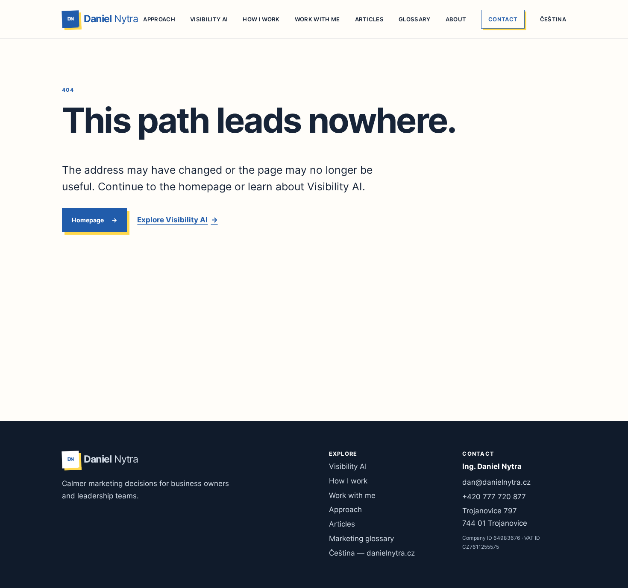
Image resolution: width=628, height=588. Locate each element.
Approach (159, 19)
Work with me (317, 19)
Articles (369, 19)
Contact (502, 19)
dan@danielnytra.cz (496, 482)
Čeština (553, 19)
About (456, 19)
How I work (261, 19)
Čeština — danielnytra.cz (372, 553)
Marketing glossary (361, 538)
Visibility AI (209, 19)
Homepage (88, 219)
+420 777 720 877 (494, 496)
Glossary (415, 19)
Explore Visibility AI (177, 219)
